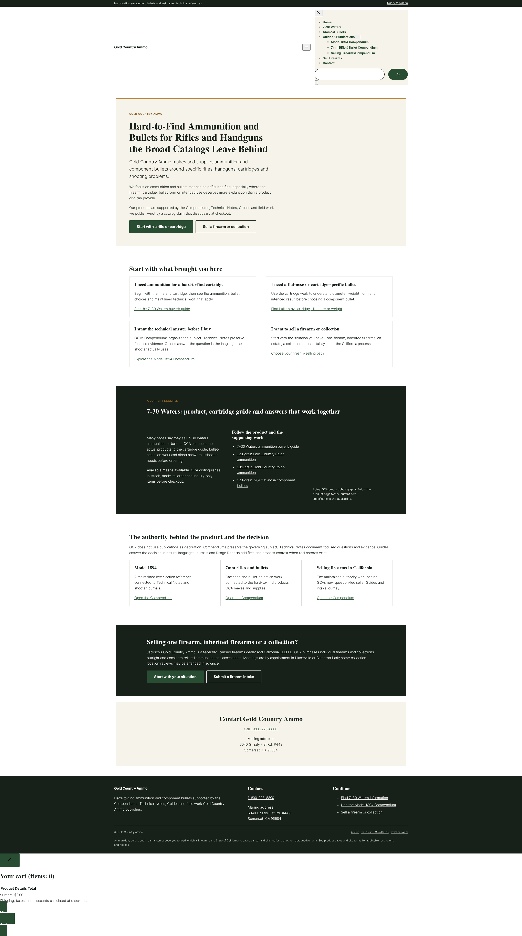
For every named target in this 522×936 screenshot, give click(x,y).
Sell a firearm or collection (226, 226)
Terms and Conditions (375, 832)
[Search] (398, 74)
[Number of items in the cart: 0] (316, 82)
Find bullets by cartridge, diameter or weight (306, 309)
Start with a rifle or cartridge (161, 226)
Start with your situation (175, 677)
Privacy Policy (399, 832)
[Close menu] (319, 13)
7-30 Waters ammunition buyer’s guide (268, 446)
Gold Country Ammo (130, 47)
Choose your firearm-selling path (297, 353)
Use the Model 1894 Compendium (368, 805)
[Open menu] (306, 47)
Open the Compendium (153, 598)
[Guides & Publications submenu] (357, 37)
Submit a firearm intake (234, 677)
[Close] (10, 860)
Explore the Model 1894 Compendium (164, 359)
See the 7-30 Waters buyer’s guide (162, 309)
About (355, 832)
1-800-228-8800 (397, 3)
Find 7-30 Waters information (364, 798)
